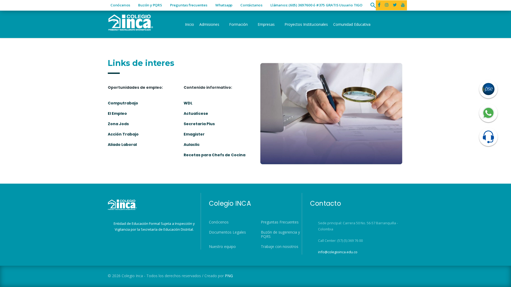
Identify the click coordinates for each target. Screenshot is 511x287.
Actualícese (196, 113)
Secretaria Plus (199, 123)
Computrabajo (123, 103)
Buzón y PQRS (150, 5)
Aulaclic (192, 144)
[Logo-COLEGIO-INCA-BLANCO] (130, 21)
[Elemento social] (387, 5)
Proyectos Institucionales (306, 24)
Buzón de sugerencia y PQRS (280, 234)
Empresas (266, 24)
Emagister (194, 134)
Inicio (189, 24)
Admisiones (209, 24)
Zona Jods (118, 123)
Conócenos (120, 5)
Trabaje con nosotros (279, 246)
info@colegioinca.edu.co (337, 252)
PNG (229, 275)
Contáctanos (251, 5)
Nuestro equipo (222, 246)
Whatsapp (223, 5)
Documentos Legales (227, 232)
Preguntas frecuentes (188, 5)
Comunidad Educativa (351, 24)
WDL (188, 103)
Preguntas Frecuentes (280, 222)
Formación (238, 24)
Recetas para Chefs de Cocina (214, 155)
